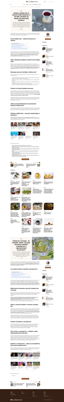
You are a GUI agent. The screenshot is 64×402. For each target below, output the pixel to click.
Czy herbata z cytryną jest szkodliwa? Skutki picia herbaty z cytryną (37, 182)
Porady (47, 47)
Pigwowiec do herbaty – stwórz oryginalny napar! (19, 156)
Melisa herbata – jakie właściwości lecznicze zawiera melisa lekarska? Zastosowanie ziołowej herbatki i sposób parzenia (15, 214)
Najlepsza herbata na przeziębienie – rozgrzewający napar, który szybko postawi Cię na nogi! (25, 155)
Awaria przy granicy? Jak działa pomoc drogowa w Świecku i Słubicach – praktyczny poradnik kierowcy (49, 50)
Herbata (15, 167)
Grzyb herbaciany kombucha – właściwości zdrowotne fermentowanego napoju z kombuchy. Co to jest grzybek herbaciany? (37, 191)
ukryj (20, 43)
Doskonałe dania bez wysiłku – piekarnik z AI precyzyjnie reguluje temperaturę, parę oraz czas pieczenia (49, 63)
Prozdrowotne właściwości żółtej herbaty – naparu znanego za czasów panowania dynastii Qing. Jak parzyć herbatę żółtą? (48, 230)
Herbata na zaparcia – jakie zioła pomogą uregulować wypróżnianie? (48, 183)
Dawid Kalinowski (48, 265)
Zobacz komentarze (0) (25, 159)
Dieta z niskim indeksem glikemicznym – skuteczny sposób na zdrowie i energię (49, 70)
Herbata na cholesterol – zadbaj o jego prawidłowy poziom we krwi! (21, 145)
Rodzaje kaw (23, 393)
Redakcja (45, 393)
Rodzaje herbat (12, 393)
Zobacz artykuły (48, 267)
